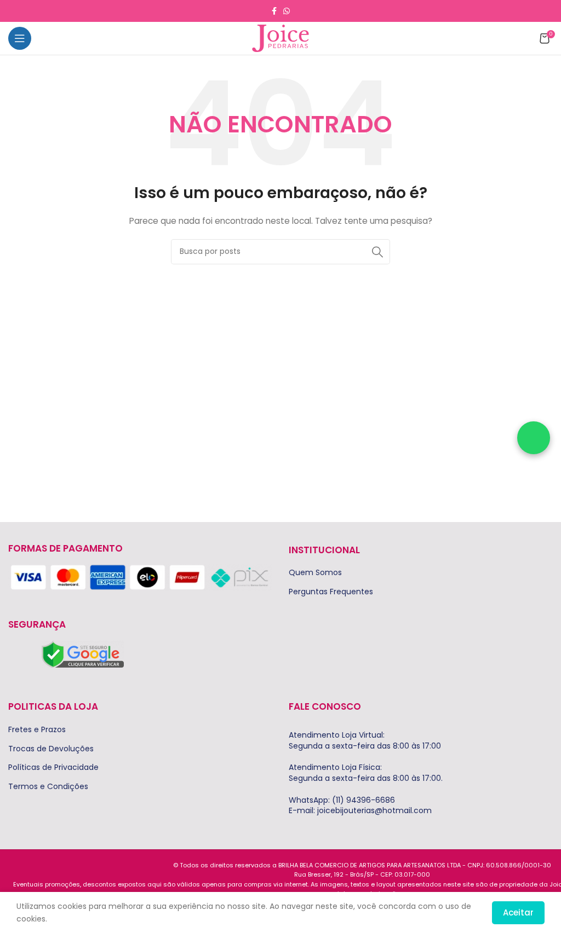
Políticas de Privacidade (53, 767)
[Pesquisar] (377, 251)
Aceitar (518, 912)
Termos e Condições (48, 786)
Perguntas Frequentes (331, 592)
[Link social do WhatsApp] (286, 11)
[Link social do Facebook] (274, 11)
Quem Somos (315, 572)
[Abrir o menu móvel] (20, 38)
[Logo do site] (280, 37)
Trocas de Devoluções (51, 749)
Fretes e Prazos (37, 730)
